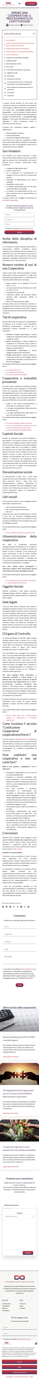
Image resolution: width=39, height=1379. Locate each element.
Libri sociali (9, 67)
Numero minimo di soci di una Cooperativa (19, 51)
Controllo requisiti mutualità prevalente (19, 430)
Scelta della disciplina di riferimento (17, 48)
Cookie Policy (9, 1376)
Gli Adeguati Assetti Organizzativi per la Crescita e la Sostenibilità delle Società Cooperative (18, 1093)
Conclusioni (10, 92)
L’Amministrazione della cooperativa (18, 70)
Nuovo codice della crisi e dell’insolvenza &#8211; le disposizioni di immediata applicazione (21, 717)
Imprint (31, 1376)
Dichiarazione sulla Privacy (21, 1376)
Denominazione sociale (13, 64)
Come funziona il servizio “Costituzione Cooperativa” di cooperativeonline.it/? (19, 83)
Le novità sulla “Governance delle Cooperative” (21, 580)
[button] (36, 1343)
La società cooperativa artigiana (16, 374)
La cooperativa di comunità (15, 372)
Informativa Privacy (26, 228)
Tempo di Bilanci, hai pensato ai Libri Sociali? (20, 532)
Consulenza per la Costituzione (25, 739)
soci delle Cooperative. (10, 200)
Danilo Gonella (17, 849)
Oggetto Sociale (12, 73)
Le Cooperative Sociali (13, 370)
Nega (19, 1367)
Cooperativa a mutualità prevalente (17, 57)
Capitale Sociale (11, 61)
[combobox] (18, 1216)
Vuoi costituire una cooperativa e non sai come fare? (20, 88)
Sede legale (10, 76)
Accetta (19, 1362)
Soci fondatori (10, 40)
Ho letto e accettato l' (19, 228)
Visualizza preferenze (19, 1372)
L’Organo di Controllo (14, 79)
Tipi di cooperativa (12, 54)
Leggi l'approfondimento (11, 1057)
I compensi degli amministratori (16, 583)
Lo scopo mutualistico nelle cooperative (19, 423)
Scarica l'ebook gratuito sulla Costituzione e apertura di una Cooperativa (20, 44)
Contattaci (10, 95)
